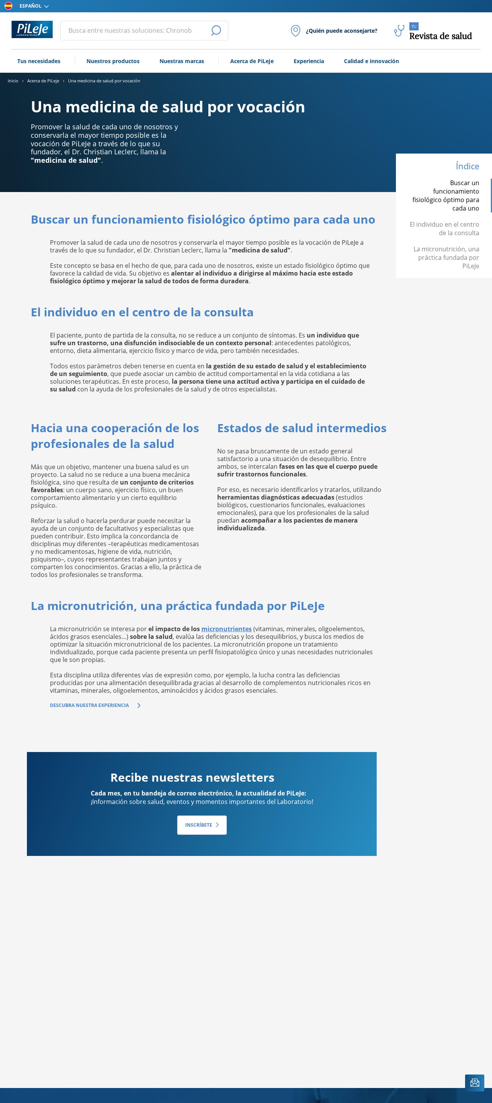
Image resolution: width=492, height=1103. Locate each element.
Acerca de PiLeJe (252, 61)
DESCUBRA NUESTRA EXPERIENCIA (89, 705)
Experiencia (309, 61)
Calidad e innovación (371, 61)
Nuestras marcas (182, 61)
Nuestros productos (113, 61)
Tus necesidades (38, 61)
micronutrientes (226, 629)
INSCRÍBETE (198, 825)
